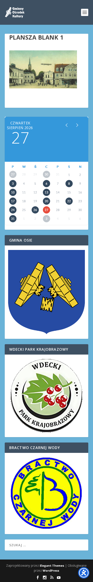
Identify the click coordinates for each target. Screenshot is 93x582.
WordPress (51, 571)
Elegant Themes (52, 566)
